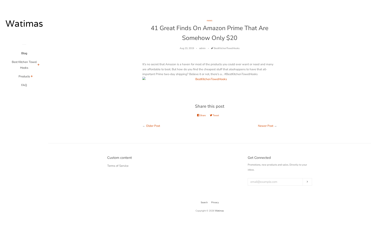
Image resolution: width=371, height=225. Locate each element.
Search (204, 202)
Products (24, 76)
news (209, 20)
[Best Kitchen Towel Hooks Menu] (38, 65)
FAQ (24, 85)
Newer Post (265, 126)
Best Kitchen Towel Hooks (24, 65)
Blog (24, 53)
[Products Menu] (32, 76)
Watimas (219, 210)
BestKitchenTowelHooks (227, 48)
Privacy (215, 202)
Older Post (153, 126)
